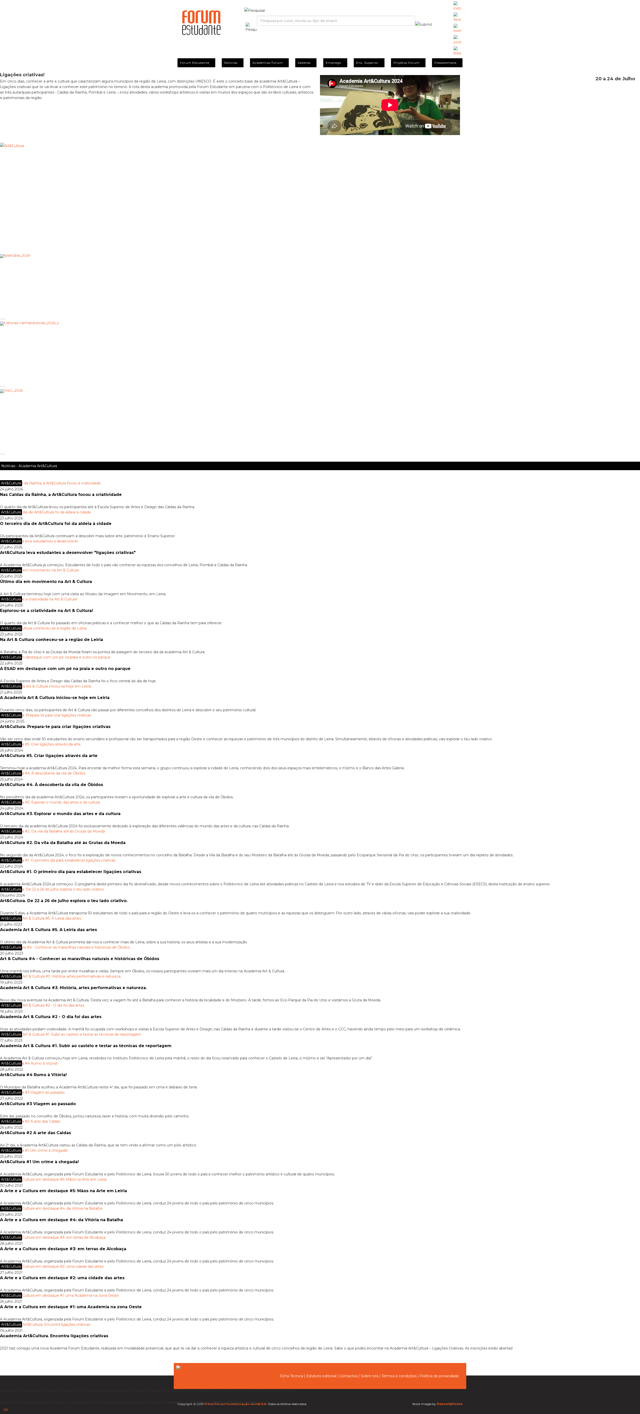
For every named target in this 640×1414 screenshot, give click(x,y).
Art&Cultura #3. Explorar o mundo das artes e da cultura (60, 813)
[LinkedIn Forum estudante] (457, 51)
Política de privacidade (439, 1376)
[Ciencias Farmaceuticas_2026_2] (320, 353)
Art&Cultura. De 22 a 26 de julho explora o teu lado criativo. (64, 900)
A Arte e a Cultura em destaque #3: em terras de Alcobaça (63, 1248)
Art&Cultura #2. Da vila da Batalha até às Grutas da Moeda (63, 842)
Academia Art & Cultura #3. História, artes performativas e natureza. (73, 987)
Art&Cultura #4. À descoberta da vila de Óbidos (51, 784)
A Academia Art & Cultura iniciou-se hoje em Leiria (55, 697)
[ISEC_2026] (320, 420)
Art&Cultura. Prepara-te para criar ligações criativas (55, 726)
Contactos (349, 1376)
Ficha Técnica (291, 1376)
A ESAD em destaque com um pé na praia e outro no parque (65, 668)
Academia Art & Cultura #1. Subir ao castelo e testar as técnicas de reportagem (86, 1045)
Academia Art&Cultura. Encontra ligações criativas (54, 1335)
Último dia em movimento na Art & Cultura (46, 581)
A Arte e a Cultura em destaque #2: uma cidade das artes (62, 1277)
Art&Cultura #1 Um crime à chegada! (39, 1161)
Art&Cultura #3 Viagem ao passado (38, 1103)
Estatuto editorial (321, 1376)
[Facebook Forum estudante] (457, 18)
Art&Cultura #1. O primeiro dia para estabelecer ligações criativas (70, 871)
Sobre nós (369, 1376)
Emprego (333, 63)
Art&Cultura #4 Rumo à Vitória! (33, 1074)
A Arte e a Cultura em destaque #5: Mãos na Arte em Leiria (63, 1190)
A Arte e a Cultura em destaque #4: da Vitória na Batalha (61, 1219)
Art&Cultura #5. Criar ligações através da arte (49, 755)
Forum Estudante (194, 63)
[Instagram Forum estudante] (457, 6)
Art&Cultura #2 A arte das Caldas (35, 1132)
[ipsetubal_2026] (320, 285)
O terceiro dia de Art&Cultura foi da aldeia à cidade (56, 523)
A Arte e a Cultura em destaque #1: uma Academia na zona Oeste (71, 1306)
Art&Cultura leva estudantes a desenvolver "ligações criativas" (68, 552)
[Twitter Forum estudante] (457, 29)
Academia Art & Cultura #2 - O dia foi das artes (51, 1016)
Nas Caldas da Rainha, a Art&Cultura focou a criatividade (61, 494)
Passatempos (445, 63)
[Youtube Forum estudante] (457, 40)
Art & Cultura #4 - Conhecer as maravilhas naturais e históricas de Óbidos (79, 958)
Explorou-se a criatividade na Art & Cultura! (46, 610)
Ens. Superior (367, 63)
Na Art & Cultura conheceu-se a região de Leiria (51, 639)
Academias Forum (267, 63)
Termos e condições (399, 1376)
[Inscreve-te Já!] (320, 193)
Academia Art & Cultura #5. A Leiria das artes (48, 929)
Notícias (231, 63)
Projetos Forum (407, 63)
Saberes (304, 63)
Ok (5, 1409)
